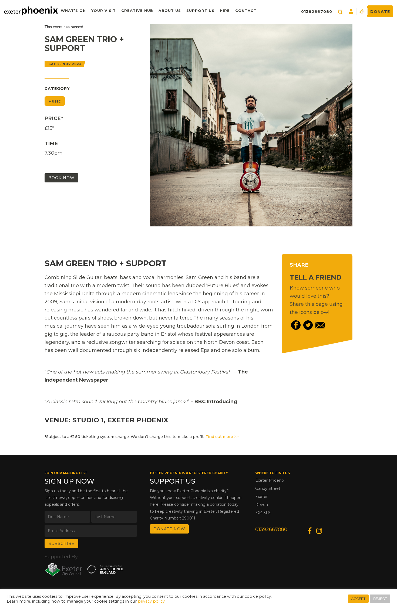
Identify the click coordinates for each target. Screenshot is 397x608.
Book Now (61, 177)
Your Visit (103, 10)
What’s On (73, 10)
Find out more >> (222, 436)
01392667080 (316, 11)
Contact (246, 10)
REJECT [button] (380, 598)
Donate (380, 11)
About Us (170, 10)
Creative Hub (137, 10)
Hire (225, 10)
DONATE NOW (169, 529)
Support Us (200, 10)
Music (55, 101)
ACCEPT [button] (358, 598)
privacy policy (151, 601)
